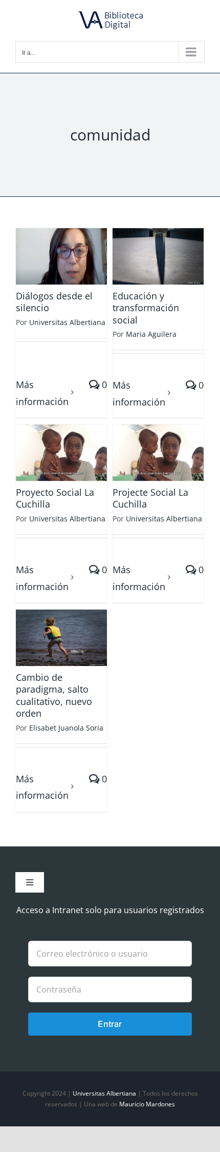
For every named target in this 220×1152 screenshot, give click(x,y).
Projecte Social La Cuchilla (150, 498)
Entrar (110, 1024)
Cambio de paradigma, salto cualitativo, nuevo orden (54, 695)
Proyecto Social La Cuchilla (55, 498)
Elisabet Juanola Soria (66, 728)
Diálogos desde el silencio (54, 302)
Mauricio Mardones (147, 1104)
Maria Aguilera (151, 334)
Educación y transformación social (146, 308)
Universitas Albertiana (67, 322)
